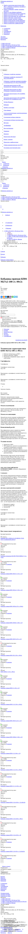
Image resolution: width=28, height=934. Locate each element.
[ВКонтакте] (1, 297)
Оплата (6, 333)
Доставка (6, 334)
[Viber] (10, 297)
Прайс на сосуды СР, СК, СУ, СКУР (13, 15)
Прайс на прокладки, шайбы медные (13, 23)
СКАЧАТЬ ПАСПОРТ (21, 340)
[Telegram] (17, 297)
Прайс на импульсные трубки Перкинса (14, 20)
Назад (9, 232)
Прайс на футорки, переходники (12, 17)
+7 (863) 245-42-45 (5, 43)
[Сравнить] (2, 293)
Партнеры (3, 879)
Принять (23, 924)
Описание (6, 329)
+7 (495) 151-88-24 (8, 47)
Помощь (3, 890)
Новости (3, 878)
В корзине (9, 564)
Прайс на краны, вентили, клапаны (13, 19)
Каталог (3, 876)
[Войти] (1, 204)
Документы (7, 32)
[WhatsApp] (12, 297)
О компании (7, 28)
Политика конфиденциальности (11, 930)
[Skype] (15, 297)
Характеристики (8, 332)
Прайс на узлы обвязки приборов (12, 12)
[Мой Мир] (6, 297)
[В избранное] (2, 291)
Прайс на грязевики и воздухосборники (14, 22)
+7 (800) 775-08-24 (14, 46)
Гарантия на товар (5, 896)
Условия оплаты (5, 893)
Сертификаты (7, 31)
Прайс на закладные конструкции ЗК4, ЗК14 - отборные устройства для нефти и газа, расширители (15, 7)
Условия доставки (5, 894)
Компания (3, 880)
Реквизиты (6, 34)
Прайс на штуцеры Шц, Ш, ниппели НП (14, 16)
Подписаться (4, 872)
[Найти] (2, 160)
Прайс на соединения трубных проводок (14, 13)
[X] (8, 297)
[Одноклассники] (4, 297)
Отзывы (6, 30)
